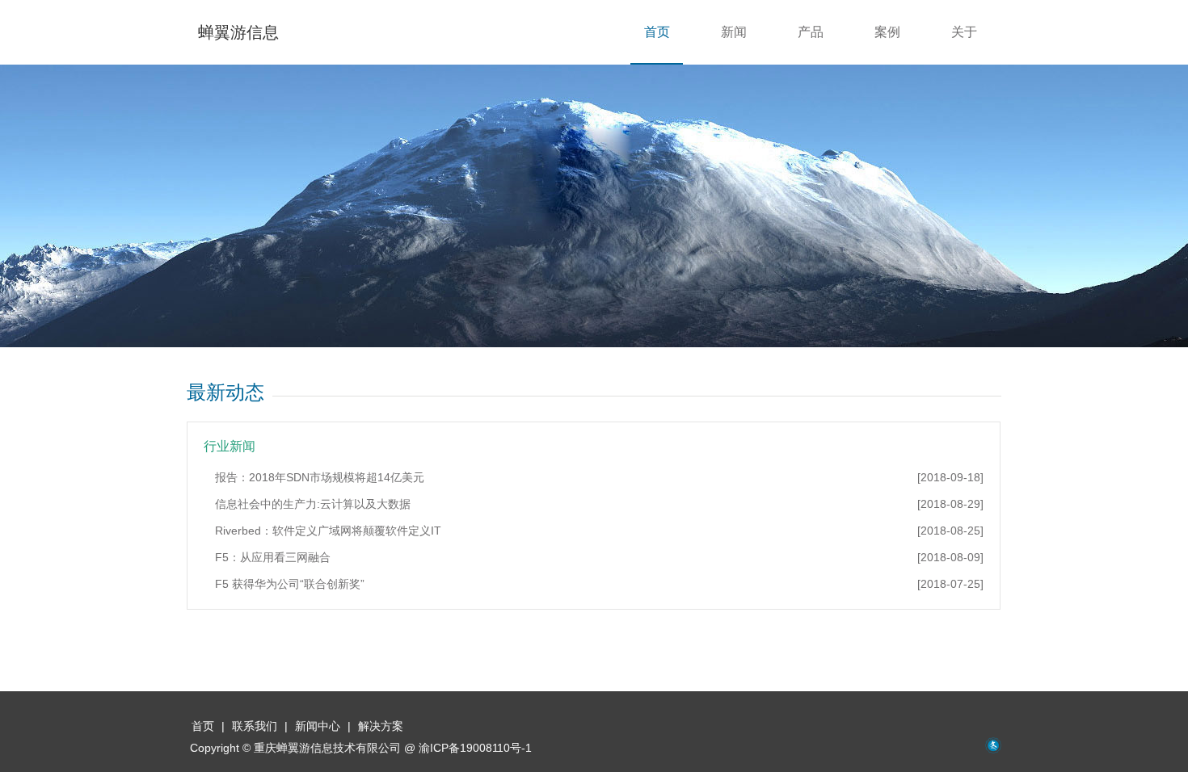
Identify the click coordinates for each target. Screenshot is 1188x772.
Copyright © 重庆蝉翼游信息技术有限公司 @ (361, 747)
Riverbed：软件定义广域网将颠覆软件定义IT (599, 530)
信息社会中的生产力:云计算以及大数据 (599, 503)
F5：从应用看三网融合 (599, 557)
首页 (203, 726)
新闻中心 (317, 726)
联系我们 (254, 726)
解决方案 (380, 726)
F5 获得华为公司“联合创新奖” (599, 583)
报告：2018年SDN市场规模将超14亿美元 (599, 477)
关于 (964, 32)
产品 (811, 32)
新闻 (734, 32)
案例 (887, 32)
